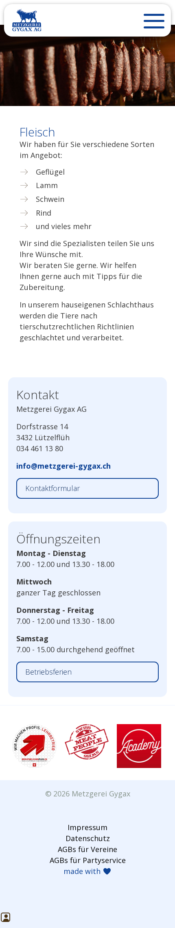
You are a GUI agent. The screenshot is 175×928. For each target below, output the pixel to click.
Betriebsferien (48, 672)
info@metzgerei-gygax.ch (63, 466)
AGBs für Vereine (87, 849)
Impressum (87, 827)
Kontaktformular (52, 488)
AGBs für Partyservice (88, 860)
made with (83, 871)
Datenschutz (88, 838)
